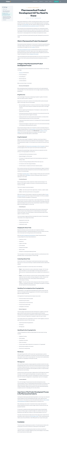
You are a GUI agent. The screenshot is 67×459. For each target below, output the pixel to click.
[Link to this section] (48, 41)
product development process (24, 49)
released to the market (34, 54)
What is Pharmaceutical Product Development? (6, 11)
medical (33, 47)
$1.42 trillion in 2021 (34, 416)
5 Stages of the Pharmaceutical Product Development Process (6, 14)
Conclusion (4, 19)
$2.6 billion (28, 175)
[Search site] (60, 1)
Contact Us (56, 1)
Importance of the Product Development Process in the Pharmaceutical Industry (7, 17)
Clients (46, 1)
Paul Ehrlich (33, 129)
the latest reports (26, 173)
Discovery (21, 72)
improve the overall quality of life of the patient (36, 146)
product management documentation (28, 235)
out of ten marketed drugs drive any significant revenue (28, 25)
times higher (26, 24)
